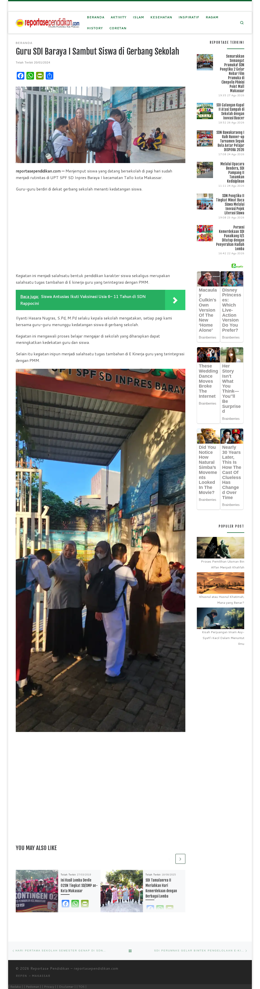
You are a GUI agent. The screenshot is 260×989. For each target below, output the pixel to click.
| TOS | (81, 986)
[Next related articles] (180, 859)
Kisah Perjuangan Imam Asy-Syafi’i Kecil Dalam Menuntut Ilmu (223, 638)
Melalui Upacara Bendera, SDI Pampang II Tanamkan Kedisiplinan (232, 172)
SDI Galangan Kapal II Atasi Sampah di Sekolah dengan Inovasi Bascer (230, 111)
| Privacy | (49, 986)
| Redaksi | (15, 986)
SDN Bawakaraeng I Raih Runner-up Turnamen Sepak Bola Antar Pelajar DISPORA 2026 (230, 141)
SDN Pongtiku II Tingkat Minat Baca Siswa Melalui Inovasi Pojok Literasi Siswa (230, 204)
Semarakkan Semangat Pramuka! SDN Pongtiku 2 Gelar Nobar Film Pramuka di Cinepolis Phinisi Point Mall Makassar (232, 73)
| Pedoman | (32, 986)
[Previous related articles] (169, 859)
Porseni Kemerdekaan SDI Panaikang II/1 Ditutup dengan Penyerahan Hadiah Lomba (230, 238)
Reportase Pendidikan (49, 968)
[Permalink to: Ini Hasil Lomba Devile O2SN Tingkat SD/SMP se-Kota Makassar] (37, 891)
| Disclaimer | (66, 986)
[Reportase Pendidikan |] (47, 22)
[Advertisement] (100, 232)
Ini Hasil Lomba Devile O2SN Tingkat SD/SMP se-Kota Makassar (79, 885)
